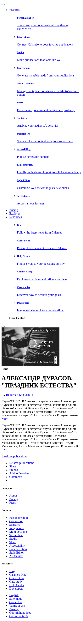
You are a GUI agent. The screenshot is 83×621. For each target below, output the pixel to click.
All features (16, 556)
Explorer (14, 213)
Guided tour (16, 578)
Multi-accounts (18, 531)
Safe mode (15, 598)
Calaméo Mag (17, 574)
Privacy (14, 609)
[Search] (3, 326)
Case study (16, 581)
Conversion (16, 521)
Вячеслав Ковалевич (19, 394)
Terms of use (17, 605)
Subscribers (16, 535)
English (14, 595)
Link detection (18, 549)
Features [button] (14, 9)
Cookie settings (18, 616)
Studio (13, 538)
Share (12, 542)
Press (12, 502)
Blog (12, 571)
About (13, 495)
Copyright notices (20, 612)
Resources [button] (15, 217)
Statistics (14, 524)
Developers (16, 588)
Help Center (16, 585)
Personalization (18, 517)
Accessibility (17, 545)
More (5, 418)
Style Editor (16, 552)
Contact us (15, 602)
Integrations (16, 528)
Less (4, 449)
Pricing (13, 210)
